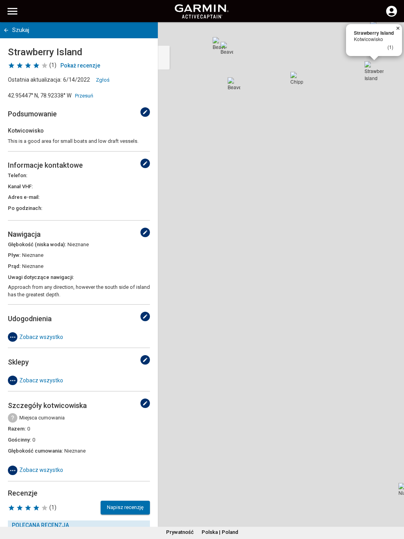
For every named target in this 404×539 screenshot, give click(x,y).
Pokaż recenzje (80, 65)
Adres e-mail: (23, 197)
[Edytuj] (145, 112)
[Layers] (390, 35)
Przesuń (84, 96)
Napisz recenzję (125, 507)
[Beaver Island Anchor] (234, 83)
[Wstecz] (6, 30)
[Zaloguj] (391, 16)
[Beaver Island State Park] (227, 48)
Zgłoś (103, 80)
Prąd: (14, 266)
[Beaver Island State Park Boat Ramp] (219, 43)
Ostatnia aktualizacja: (35, 80)
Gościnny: (19, 440)
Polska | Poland (220, 532)
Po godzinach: (25, 208)
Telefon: (17, 175)
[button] (394, 503)
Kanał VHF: (20, 186)
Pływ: (14, 255)
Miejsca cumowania (42, 418)
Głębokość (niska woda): (37, 244)
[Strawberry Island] (374, 70)
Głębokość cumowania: (35, 451)
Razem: (17, 429)
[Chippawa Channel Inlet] (296, 78)
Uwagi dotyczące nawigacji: (41, 277)
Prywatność (180, 532)
